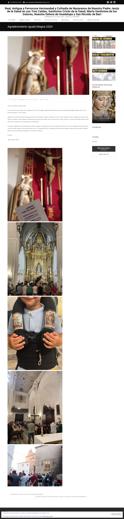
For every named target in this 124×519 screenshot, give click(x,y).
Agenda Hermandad (93, 20)
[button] (35, 184)
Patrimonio (37, 20)
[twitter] (111, 3)
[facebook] (108, 3)
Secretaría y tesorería (51, 20)
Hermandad (11, 20)
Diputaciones (65, 20)
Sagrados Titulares (24, 20)
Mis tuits (94, 141)
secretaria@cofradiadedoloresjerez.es (37, 2)
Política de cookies (48, 516)
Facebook (96, 127)
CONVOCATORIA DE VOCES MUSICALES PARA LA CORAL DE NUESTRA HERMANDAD (61, 496)
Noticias (35, 99)
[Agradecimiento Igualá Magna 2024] (48, 65)
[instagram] (114, 3)
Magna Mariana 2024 (27, 99)
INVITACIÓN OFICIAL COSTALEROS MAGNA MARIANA (26, 494)
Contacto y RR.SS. (78, 20)
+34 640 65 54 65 (15, 2)
